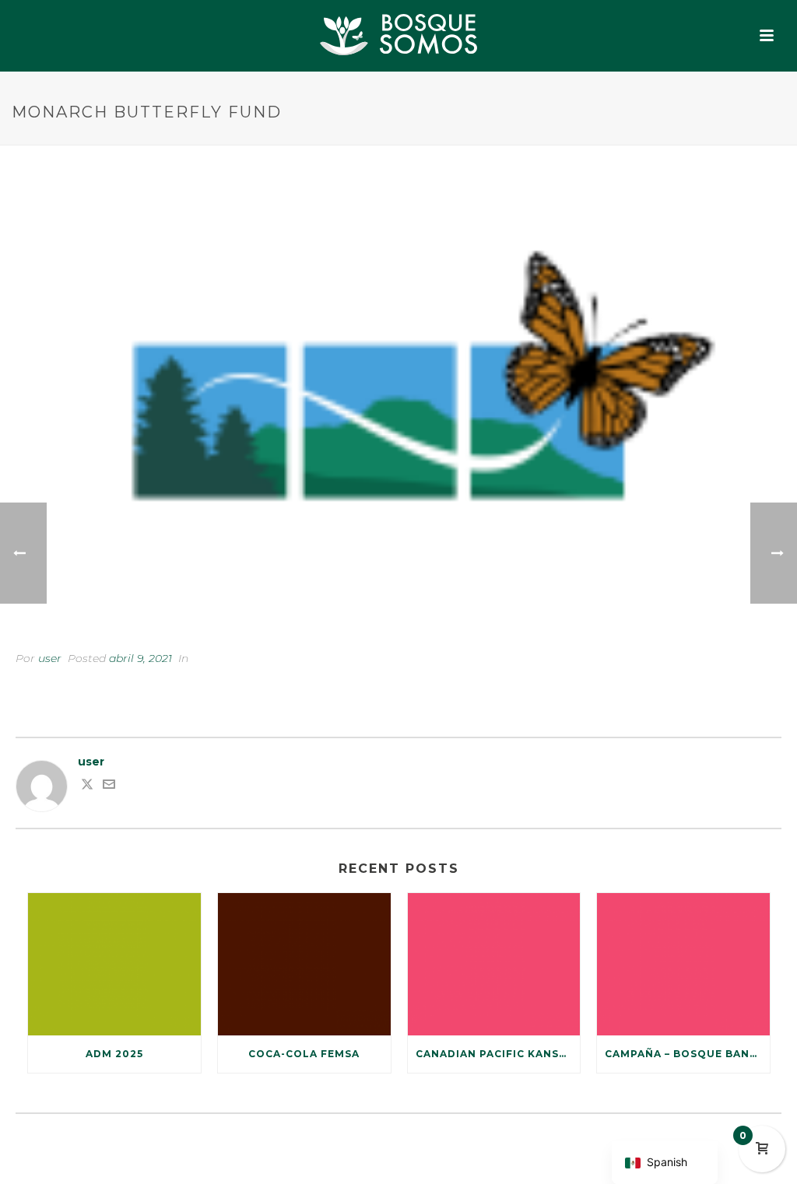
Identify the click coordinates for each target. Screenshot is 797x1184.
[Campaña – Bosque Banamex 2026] (683, 964)
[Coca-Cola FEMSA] (304, 964)
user (49, 658)
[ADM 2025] (114, 964)
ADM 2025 (114, 1054)
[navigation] (665, 1162)
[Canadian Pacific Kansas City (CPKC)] (494, 964)
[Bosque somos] (398, 35)
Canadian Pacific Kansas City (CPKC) (498, 1054)
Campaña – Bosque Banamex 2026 (687, 1054)
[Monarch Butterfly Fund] (398, 409)
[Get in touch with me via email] (109, 786)
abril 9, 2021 (140, 658)
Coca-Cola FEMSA (304, 1054)
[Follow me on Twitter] (87, 786)
